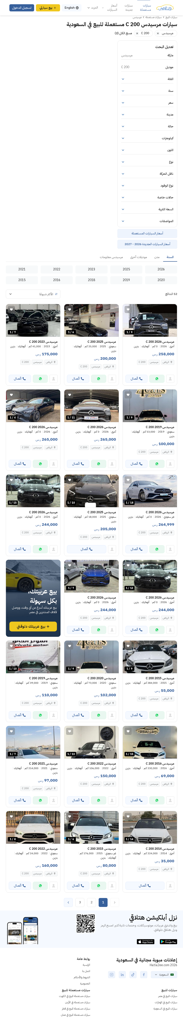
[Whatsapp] (156, 379)
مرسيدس (154, 362)
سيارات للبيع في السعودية (165, 1009)
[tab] (170, 257)
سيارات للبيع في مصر (167, 996)
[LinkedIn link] (122, 974)
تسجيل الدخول (21, 7)
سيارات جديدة (129, 8)
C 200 (142, 362)
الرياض (107, 366)
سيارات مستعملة (145, 8)
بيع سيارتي (46, 7)
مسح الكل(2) (123, 33)
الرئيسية (86, 965)
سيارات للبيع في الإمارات (166, 1002)
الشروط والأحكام (82, 977)
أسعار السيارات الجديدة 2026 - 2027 (147, 244)
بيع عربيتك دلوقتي (31, 626)
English (69, 8)
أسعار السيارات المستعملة (147, 233)
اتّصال (134, 378)
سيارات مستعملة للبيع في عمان (75, 1015)
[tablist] (91, 257)
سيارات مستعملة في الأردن (77, 1002)
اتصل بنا (86, 971)
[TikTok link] (133, 974)
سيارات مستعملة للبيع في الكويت (74, 996)
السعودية (164, 975)
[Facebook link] (143, 974)
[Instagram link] (111, 974)
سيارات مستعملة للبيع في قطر (76, 1009)
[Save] (128, 309)
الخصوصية (85, 984)
